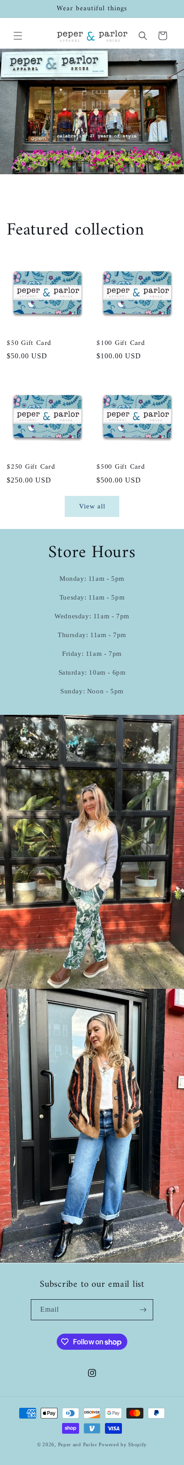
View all (92, 506)
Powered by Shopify (123, 1444)
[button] (18, 36)
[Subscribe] (143, 1309)
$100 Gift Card (120, 343)
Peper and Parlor (77, 1444)
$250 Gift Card (31, 467)
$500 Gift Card (120, 467)
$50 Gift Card (29, 343)
